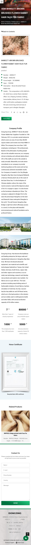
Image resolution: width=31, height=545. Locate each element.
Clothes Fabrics (15, 21)
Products (8, 21)
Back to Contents (9, 31)
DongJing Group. (15, 540)
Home (2, 21)
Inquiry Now (6, 118)
